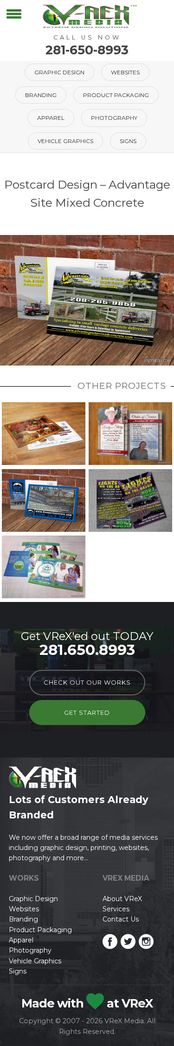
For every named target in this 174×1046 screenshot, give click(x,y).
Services (116, 909)
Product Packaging (116, 95)
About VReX (122, 899)
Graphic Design (59, 72)
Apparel (50, 117)
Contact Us (121, 919)
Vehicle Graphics (65, 140)
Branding (41, 95)
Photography (114, 117)
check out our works (87, 682)
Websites (125, 72)
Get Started (87, 712)
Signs (128, 140)
